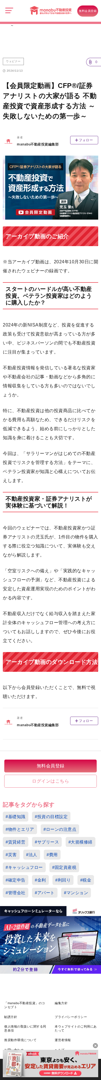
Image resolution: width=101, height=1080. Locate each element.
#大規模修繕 (80, 842)
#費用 (52, 854)
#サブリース (47, 842)
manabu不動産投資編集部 (38, 144)
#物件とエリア (20, 829)
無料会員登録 (88, 10)
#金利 (40, 880)
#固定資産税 (64, 867)
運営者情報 (63, 1040)
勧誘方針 (10, 1017)
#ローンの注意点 (59, 829)
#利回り (63, 880)
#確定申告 (16, 880)
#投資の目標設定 (51, 816)
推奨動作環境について (20, 1040)
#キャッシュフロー (24, 867)
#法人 (31, 854)
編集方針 (61, 1003)
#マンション (76, 892)
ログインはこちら (50, 781)
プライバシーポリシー (71, 1017)
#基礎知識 (16, 816)
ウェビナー (13, 61)
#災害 (11, 854)
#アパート (45, 892)
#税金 (85, 880)
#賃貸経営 (16, 842)
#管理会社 (16, 892)
